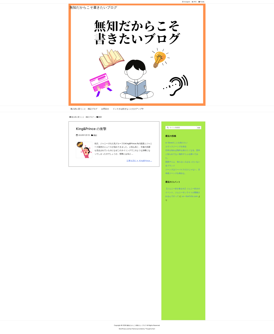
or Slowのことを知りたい (176, 143)
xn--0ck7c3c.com (190, 196)
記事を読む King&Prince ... (139, 161)
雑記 (95, 135)
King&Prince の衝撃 (91, 129)
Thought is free (150, 329)
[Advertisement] (183, 226)
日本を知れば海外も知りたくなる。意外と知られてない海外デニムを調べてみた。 (182, 154)
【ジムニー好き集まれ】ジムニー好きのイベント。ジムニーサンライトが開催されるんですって (182, 192)
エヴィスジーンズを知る (176, 146)
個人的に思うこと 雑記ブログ (82, 117)
